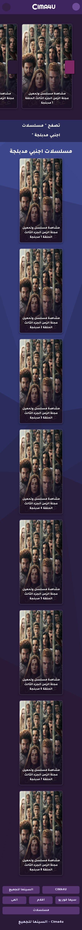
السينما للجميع (21, 889)
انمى (14, 900)
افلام (41, 900)
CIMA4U (61, 889)
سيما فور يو (67, 900)
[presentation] (12, 67)
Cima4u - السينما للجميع (41, 922)
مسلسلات (41, 910)
